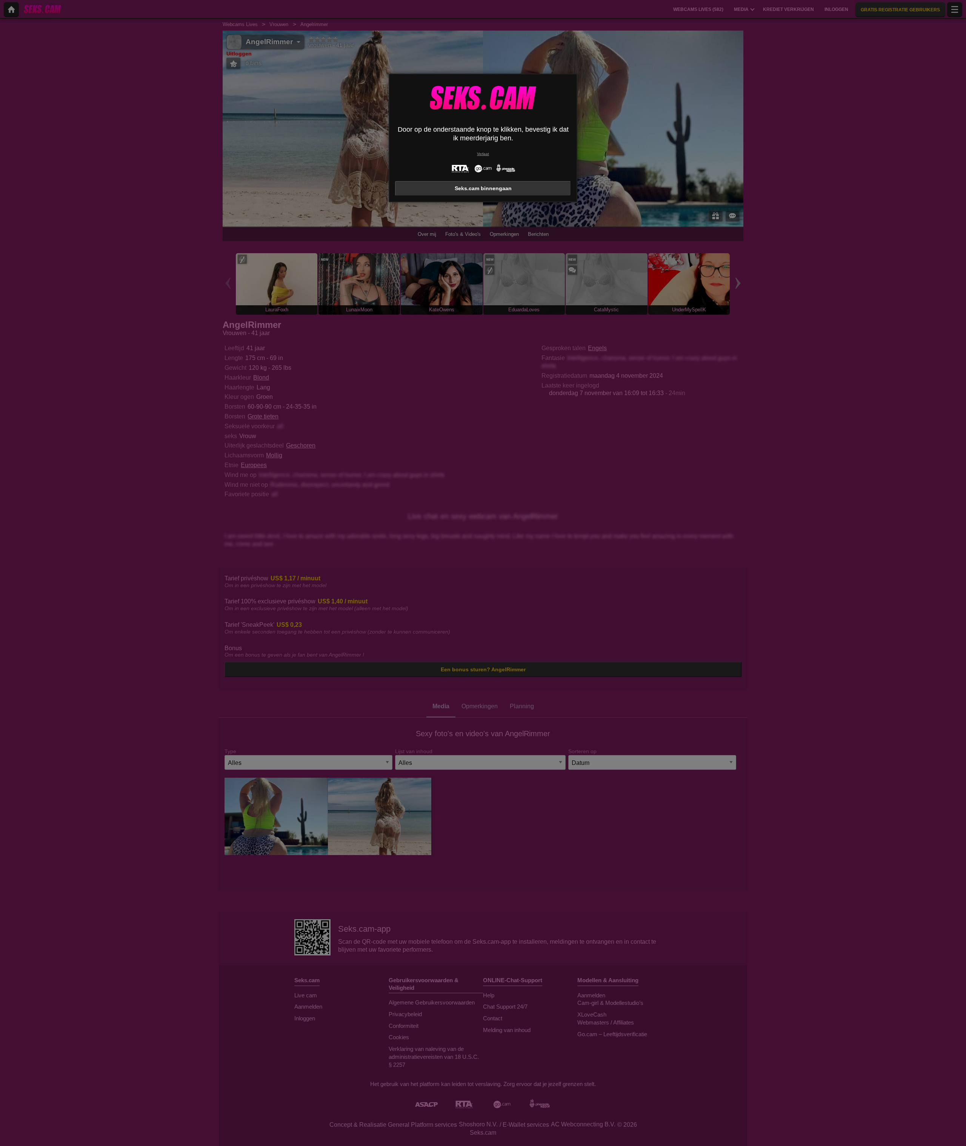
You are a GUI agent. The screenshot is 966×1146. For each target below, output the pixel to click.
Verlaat (483, 154)
